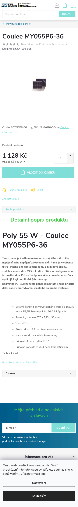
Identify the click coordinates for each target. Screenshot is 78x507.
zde (43, 474)
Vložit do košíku (41, 173)
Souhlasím (39, 496)
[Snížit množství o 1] (70, 160)
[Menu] (73, 5)
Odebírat (63, 428)
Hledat (67, 14)
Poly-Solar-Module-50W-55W (20, 362)
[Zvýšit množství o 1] (70, 155)
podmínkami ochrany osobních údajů (24, 441)
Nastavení (39, 483)
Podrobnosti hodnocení (53, 44)
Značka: (10, 199)
